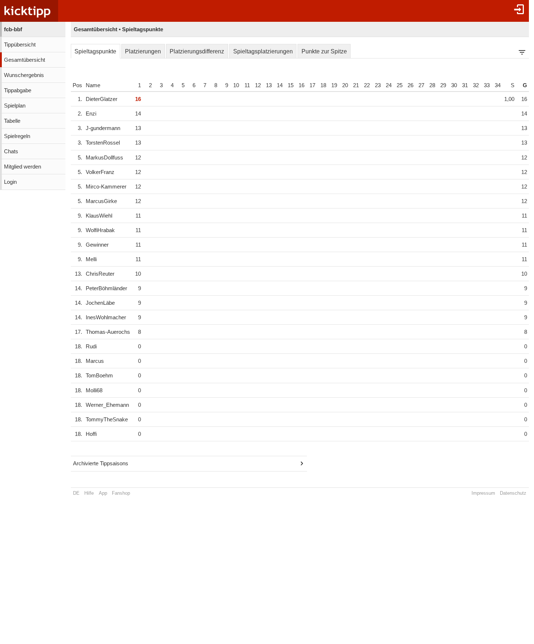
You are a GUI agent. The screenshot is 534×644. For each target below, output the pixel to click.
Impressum (483, 493)
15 (291, 85)
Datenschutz (513, 493)
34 (498, 85)
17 (312, 85)
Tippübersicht (20, 45)
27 (421, 85)
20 (345, 85)
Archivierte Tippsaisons (100, 463)
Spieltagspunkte (95, 51)
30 (454, 85)
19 (334, 85)
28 (432, 85)
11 (247, 85)
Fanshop (121, 493)
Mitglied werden (22, 167)
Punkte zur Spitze (324, 51)
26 (410, 85)
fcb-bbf (13, 29)
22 (367, 85)
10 (236, 85)
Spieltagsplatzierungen (263, 51)
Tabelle (12, 121)
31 (465, 85)
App (103, 493)
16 (301, 85)
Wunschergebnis (24, 75)
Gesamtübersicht (24, 60)
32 (476, 85)
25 (399, 85)
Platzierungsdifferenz (197, 51)
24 (389, 85)
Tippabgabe (17, 90)
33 (487, 85)
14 (280, 85)
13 (269, 85)
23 (378, 85)
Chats (11, 151)
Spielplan (14, 106)
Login (10, 182)
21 (356, 85)
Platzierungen (143, 51)
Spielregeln (17, 136)
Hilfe (89, 493)
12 (258, 85)
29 (443, 85)
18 (323, 85)
